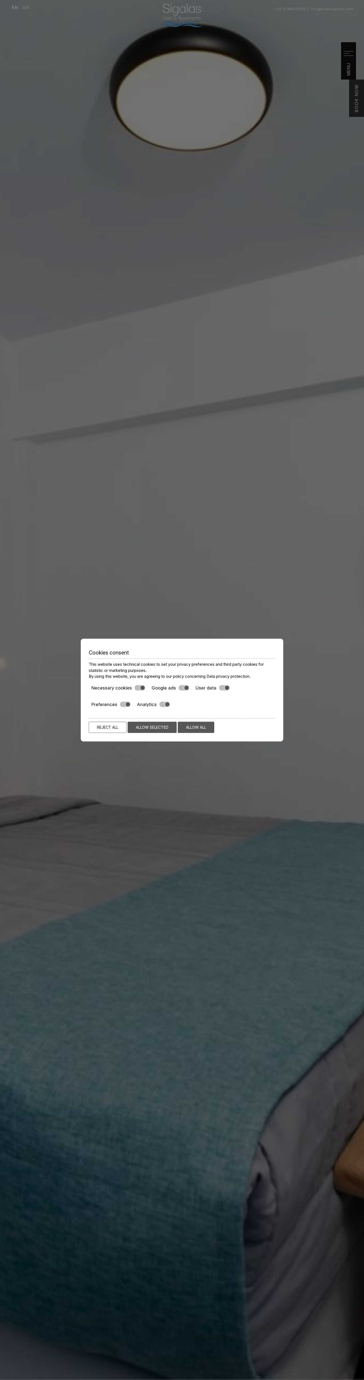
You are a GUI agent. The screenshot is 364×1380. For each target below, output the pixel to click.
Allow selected (152, 727)
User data (206, 687)
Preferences (104, 704)
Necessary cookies (111, 687)
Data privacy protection (228, 676)
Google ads (164, 687)
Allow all (196, 727)
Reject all (107, 727)
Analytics (147, 704)
